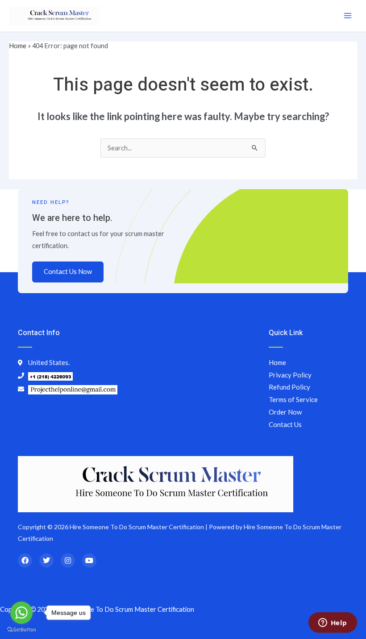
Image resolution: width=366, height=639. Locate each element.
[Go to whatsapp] (21, 613)
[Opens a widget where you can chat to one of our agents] (332, 623)
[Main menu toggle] (347, 15)
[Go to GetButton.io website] (21, 630)
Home (17, 46)
